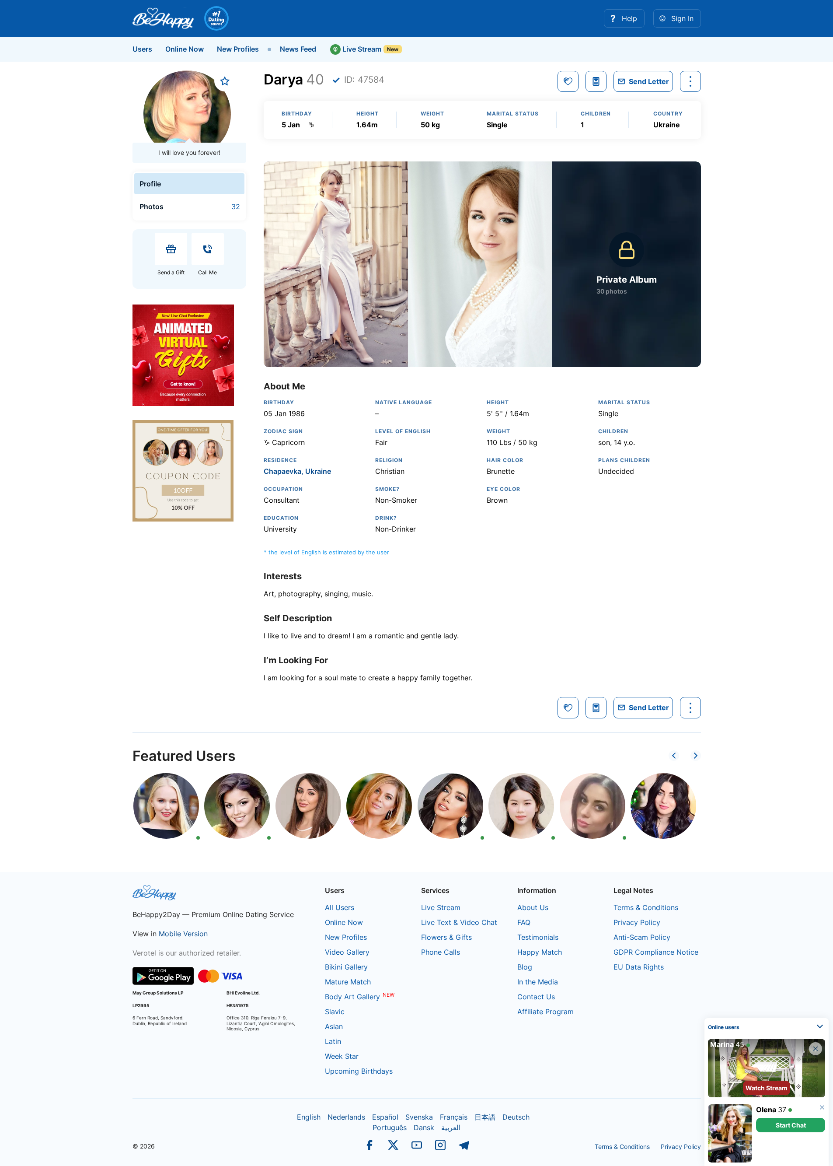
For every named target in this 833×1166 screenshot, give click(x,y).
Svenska (419, 1117)
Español (385, 1117)
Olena (766, 1109)
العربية (450, 1127)
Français (453, 1117)
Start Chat (791, 1125)
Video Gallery (347, 952)
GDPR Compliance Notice (655, 952)
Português (390, 1127)
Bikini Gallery (346, 967)
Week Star (342, 1056)
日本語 (484, 1117)
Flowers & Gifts (446, 937)
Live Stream (361, 49)
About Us (532, 907)
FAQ (523, 922)
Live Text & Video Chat (459, 922)
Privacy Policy (636, 922)
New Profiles (238, 49)
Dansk (424, 1127)
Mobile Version (183, 933)
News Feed (298, 49)
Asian (334, 1026)
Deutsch (516, 1117)
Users (142, 49)
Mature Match (348, 981)
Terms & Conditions (645, 907)
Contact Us (536, 996)
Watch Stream (767, 1088)
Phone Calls (440, 952)
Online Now (184, 49)
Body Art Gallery (352, 996)
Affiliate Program (545, 1011)
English (309, 1117)
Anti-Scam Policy (641, 937)
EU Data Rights (638, 967)
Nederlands (346, 1117)
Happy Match (539, 952)
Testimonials (537, 937)
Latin (333, 1041)
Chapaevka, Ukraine (297, 471)
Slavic (335, 1011)
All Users (339, 907)
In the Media (537, 981)
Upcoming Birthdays (359, 1071)
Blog (524, 967)
